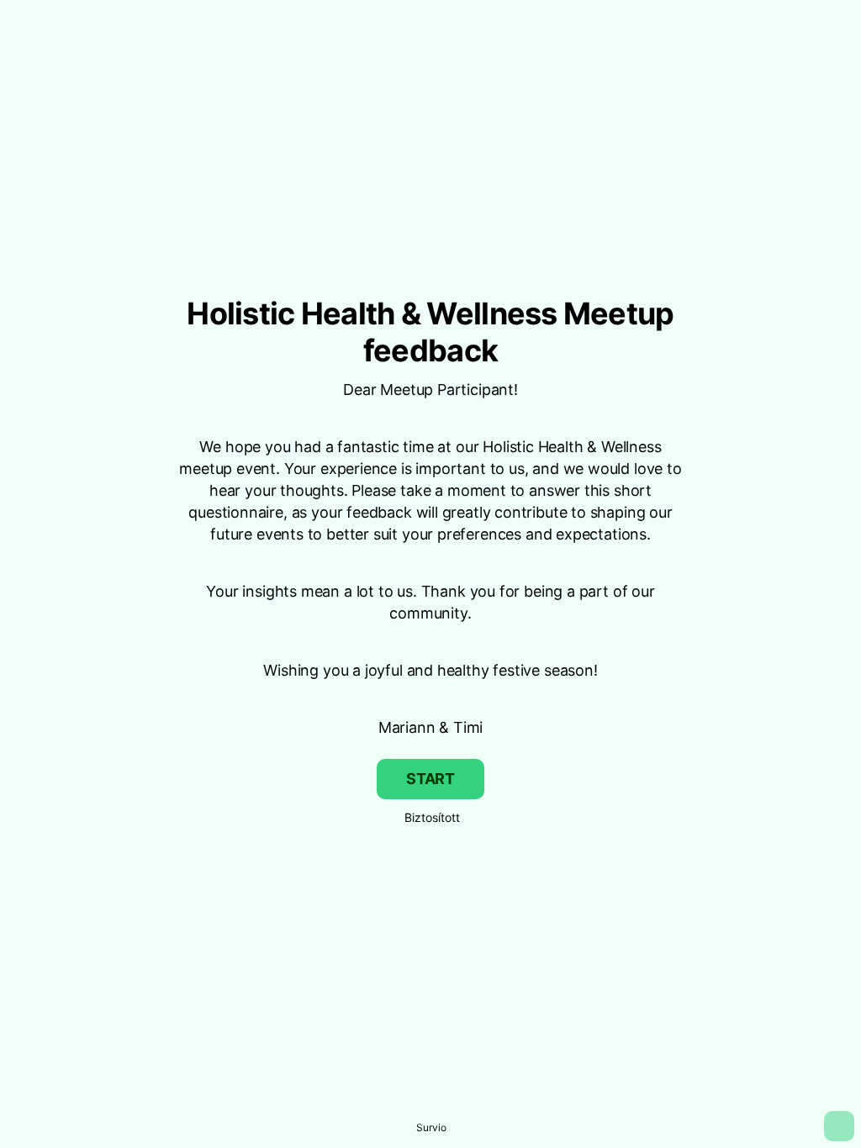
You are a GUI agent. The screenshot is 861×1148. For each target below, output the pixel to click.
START (430, 778)
